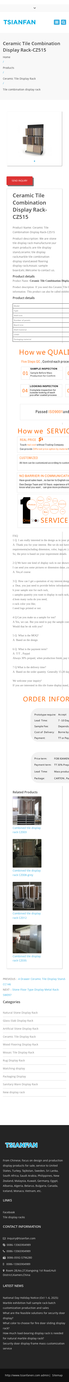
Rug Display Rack (14, 1060)
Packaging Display (14, 1076)
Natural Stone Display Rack (20, 1012)
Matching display (14, 1068)
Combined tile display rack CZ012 (27, 915)
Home (6, 57)
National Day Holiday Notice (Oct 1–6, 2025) (30, 1298)
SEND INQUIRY (19, 180)
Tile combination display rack (21, 89)
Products (8, 68)
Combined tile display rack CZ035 (27, 958)
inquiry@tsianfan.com (21, 1238)
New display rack (14, 1092)
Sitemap (57, 1375)
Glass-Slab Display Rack (18, 1020)
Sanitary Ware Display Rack (20, 1084)
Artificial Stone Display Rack (20, 1028)
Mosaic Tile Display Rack (18, 1052)
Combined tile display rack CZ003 (27, 830)
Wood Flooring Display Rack (20, 1044)
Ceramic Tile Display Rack (19, 78)
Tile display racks (14, 1217)
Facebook (9, 1212)
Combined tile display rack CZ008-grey (27, 873)
